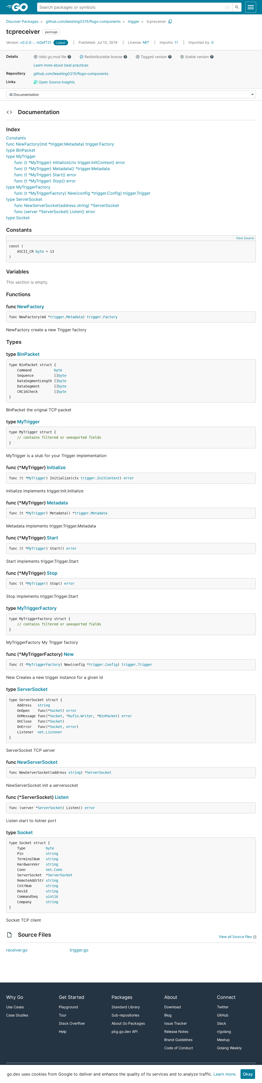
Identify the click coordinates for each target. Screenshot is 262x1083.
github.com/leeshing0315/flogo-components (83, 21)
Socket (56, 711)
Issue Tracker (175, 1023)
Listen (62, 797)
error (129, 478)
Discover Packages (22, 21)
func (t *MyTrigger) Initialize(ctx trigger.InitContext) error (69, 162)
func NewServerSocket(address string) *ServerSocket (66, 205)
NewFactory (30, 306)
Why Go (14, 997)
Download (172, 1007)
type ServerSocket (24, 199)
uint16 (52, 896)
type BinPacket (20, 150)
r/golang (224, 1031)
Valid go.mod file (52, 56)
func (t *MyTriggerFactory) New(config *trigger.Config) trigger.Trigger (82, 193)
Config (111, 664)
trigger (133, 21)
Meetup (223, 1039)
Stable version (197, 56)
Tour (62, 1015)
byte (40, 251)
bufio (73, 716)
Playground (68, 1007)
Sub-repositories (125, 1015)
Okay (248, 1074)
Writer (87, 716)
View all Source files (235, 936)
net (41, 732)
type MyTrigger (21, 156)
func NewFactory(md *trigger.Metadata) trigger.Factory (60, 144)
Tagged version (154, 56)
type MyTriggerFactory (28, 187)
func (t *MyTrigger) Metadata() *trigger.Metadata (62, 168)
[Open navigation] (251, 7)
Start (52, 537)
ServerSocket (32, 689)
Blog (168, 1015)
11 (169, 42)
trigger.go (79, 950)
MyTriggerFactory (37, 608)
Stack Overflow (72, 1023)
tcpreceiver (156, 21)
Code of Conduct (178, 1048)
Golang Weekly (229, 1048)
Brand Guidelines (178, 1039)
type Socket (18, 217)
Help (63, 1031)
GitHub (222, 1015)
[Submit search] (237, 7)
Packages (122, 997)
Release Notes (176, 1031)
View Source (245, 238)
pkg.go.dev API (125, 1031)
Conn (58, 870)
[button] (36, 57)
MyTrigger (28, 421)
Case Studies (17, 1015)
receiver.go (17, 950)
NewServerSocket (37, 762)
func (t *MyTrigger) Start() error (45, 174)
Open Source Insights (56, 82)
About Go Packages (128, 1023)
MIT (146, 42)
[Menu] (131, 94)
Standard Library (126, 1007)
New (69, 654)
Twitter (222, 1007)
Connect (226, 997)
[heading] (21, 7)
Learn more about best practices (61, 65)
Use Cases (15, 1007)
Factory (110, 317)
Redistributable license (103, 56)
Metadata (74, 317)
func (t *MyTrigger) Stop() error (45, 180)
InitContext (108, 478)
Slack (221, 1023)
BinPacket (28, 354)
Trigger (145, 664)
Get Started (71, 997)
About (170, 997)
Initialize (56, 467)
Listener (54, 732)
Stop (52, 573)
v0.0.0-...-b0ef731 (29, 42)
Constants (16, 137)
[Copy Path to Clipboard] (170, 21)
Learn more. (224, 1074)
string (44, 705)
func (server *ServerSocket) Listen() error (54, 211)
